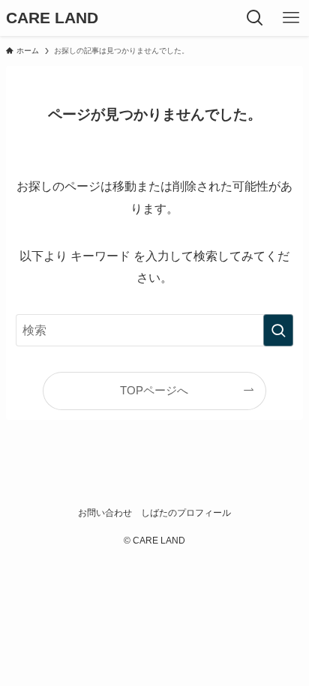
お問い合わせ (105, 513)
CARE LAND (52, 18)
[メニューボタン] (291, 18)
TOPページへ (154, 391)
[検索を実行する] (278, 330)
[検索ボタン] (255, 18)
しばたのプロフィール (186, 513)
